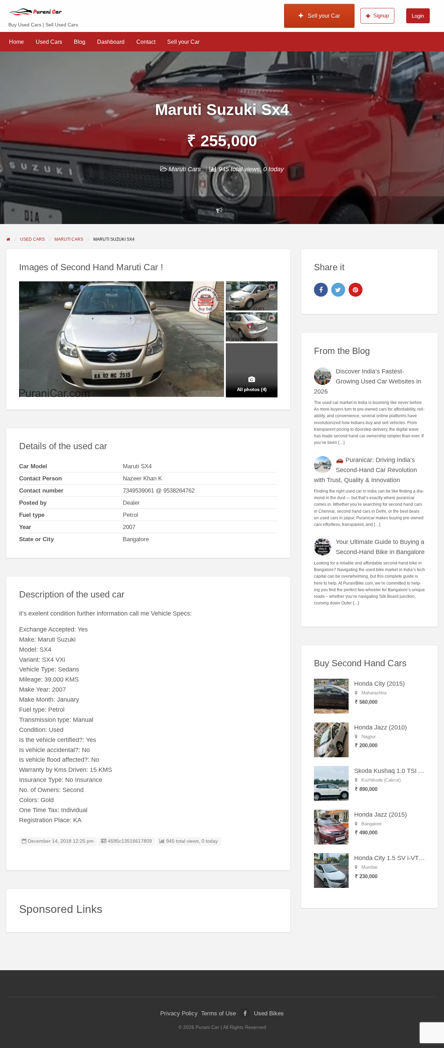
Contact (145, 42)
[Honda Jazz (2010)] (331, 739)
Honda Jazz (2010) (380, 727)
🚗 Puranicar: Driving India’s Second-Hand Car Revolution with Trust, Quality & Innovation (365, 470)
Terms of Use (218, 1013)
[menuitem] (319, 15)
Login (418, 16)
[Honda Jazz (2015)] (331, 826)
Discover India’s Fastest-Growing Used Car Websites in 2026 (367, 381)
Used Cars (49, 42)
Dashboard (111, 42)
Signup (381, 15)
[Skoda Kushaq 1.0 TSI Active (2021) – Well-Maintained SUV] (331, 782)
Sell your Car (323, 16)
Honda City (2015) (379, 683)
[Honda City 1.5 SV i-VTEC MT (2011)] (331, 870)
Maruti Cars (185, 169)
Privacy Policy (179, 1013)
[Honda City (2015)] (331, 695)
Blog (79, 42)
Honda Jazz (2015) (380, 814)
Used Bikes (269, 1013)
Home (16, 42)
